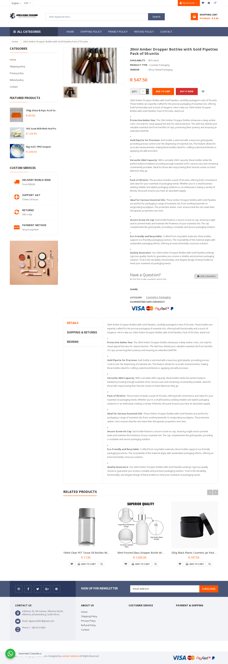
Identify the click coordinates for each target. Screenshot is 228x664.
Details (72, 323)
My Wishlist (203, 3)
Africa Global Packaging (160, 69)
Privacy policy (17, 73)
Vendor (134, 69)
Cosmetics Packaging (158, 297)
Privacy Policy (88, 620)
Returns (28, 210)
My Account (189, 2)
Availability (137, 60)
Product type (138, 65)
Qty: (134, 91)
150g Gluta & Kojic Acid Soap (42, 110)
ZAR (24, 3)
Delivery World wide (36, 180)
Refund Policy (88, 625)
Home (13, 59)
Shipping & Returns (82, 332)
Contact (14, 86)
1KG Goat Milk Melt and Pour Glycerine (48, 128)
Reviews (73, 342)
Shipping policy (17, 66)
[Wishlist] (203, 91)
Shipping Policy (89, 616)
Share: (134, 289)
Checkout (209, 3)
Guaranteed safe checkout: (147, 301)
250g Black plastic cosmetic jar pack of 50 (196, 552)
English (15, 3)
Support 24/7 (31, 195)
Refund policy (17, 80)
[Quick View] (101, 563)
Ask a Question (208, 276)
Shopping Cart (215, 3)
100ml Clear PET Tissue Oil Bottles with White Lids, (93, 552)
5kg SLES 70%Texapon (38, 146)
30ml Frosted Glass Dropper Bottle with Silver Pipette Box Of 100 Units (159, 552)
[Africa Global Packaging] (194, 657)
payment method (34, 225)
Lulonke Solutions (70, 656)
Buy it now (186, 91)
